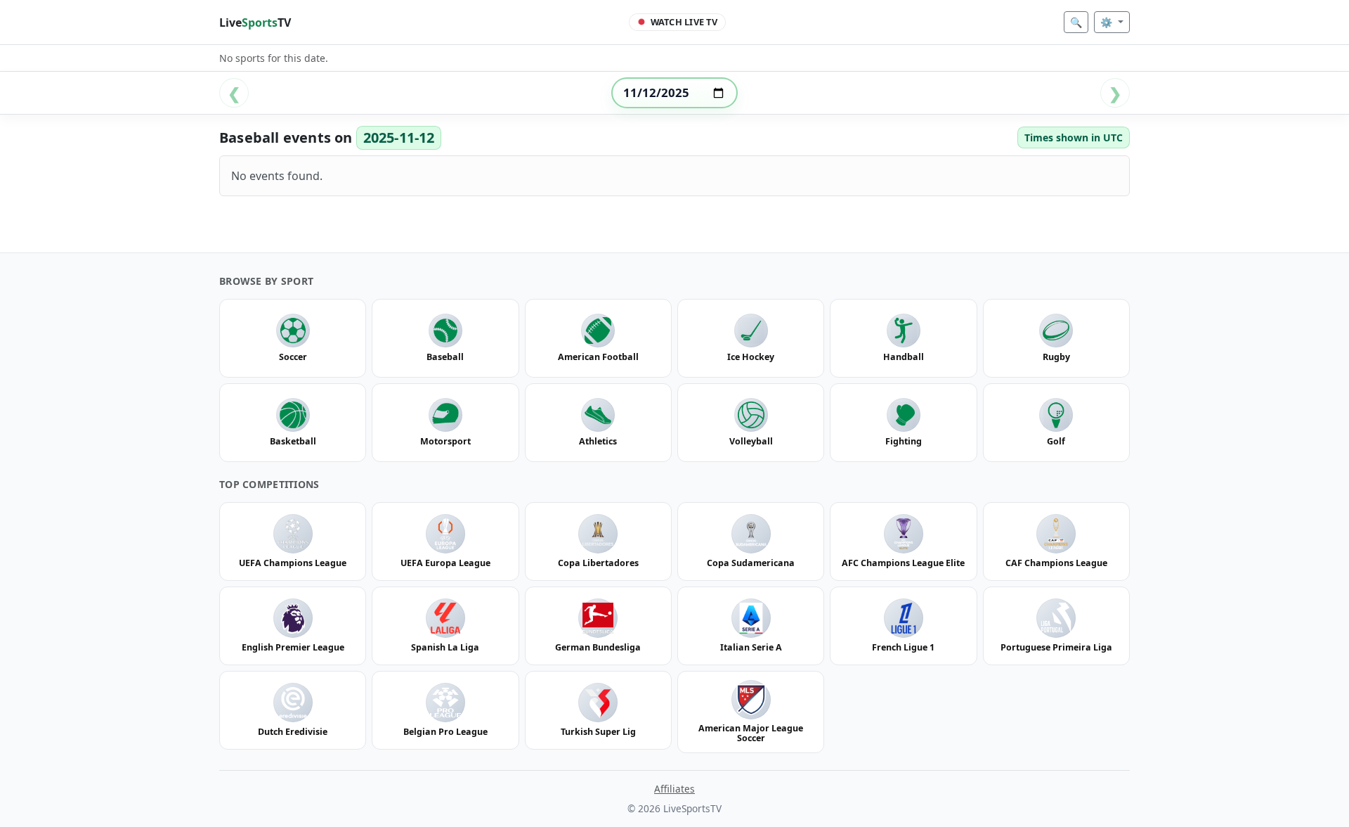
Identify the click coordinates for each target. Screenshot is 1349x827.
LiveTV (255, 22)
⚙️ (1107, 22)
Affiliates (674, 788)
